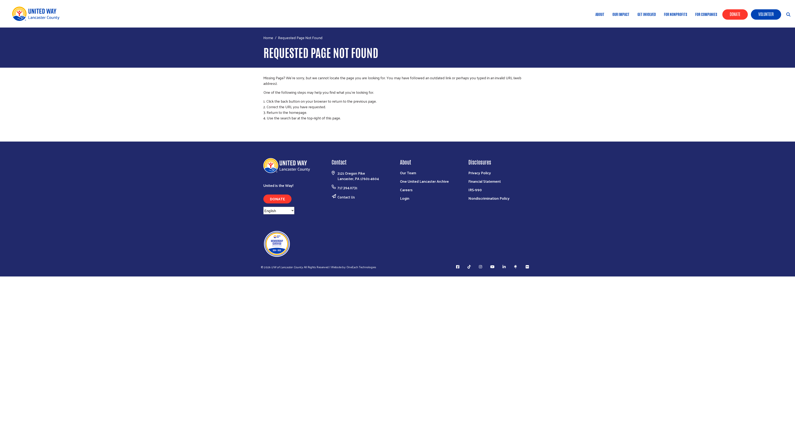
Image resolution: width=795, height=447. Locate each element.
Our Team (408, 172)
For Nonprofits (675, 14)
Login (404, 198)
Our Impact (620, 14)
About (599, 14)
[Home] (37, 14)
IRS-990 (475, 189)
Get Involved (646, 14)
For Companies (706, 14)
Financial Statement (484, 181)
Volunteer (766, 14)
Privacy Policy (479, 172)
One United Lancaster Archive (424, 181)
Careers (406, 189)
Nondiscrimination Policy (489, 198)
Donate (735, 14)
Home (268, 37)
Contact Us (346, 197)
